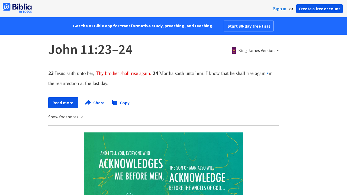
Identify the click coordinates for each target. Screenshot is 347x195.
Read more (63, 102)
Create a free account (319, 8)
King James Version (256, 50)
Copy (124, 102)
